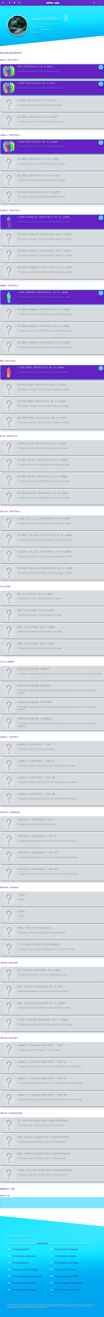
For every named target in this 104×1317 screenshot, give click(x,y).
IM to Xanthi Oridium (65, 1269)
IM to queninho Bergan (66, 1249)
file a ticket (42, 1243)
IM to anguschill (21, 1249)
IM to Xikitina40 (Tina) (66, 1276)
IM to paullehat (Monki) (24, 1289)
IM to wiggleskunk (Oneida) (68, 1282)
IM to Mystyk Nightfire (24, 1282)
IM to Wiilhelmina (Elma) (67, 1289)
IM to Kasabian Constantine (27, 1276)
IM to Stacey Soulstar (66, 1262)
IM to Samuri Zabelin (65, 1256)
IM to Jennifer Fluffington (26, 1269)
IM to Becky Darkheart (24, 1256)
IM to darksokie (21, 1262)
